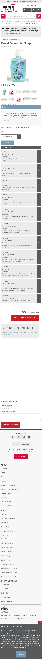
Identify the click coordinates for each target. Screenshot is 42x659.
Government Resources (8, 531)
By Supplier (4, 593)
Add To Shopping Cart (25, 317)
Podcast (3, 514)
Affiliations (4, 523)
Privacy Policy (5, 556)
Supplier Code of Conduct (9, 490)
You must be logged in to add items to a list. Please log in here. (20, 334)
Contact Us (32, 5)
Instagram (23, 437)
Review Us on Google (21, 444)
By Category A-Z (6, 597)
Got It (21, 654)
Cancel (24, 425)
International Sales (7, 543)
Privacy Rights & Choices (9, 568)
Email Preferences (7, 547)
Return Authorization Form (9, 577)
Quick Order (5, 589)
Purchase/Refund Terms (9, 573)
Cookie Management (8, 564)
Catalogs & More (6, 502)
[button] (39, 156)
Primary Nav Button (3, 16)
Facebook (18, 437)
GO (38, 16)
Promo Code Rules (7, 506)
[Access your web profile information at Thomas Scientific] (29, 10)
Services (4, 497)
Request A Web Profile (8, 104)
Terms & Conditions (7, 552)
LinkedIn (13, 437)
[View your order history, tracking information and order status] (25, 10)
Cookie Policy (5, 560)
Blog (2, 510)
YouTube (29, 437)
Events (3, 473)
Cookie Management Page (9, 646)
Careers (3, 477)
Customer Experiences (8, 518)
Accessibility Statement (9, 485)
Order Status (5, 585)
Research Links (6, 527)
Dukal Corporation (10, 39)
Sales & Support (6, 539)
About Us (4, 468)
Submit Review (10, 424)
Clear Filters (7, 143)
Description (6, 107)
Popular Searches (6, 601)
